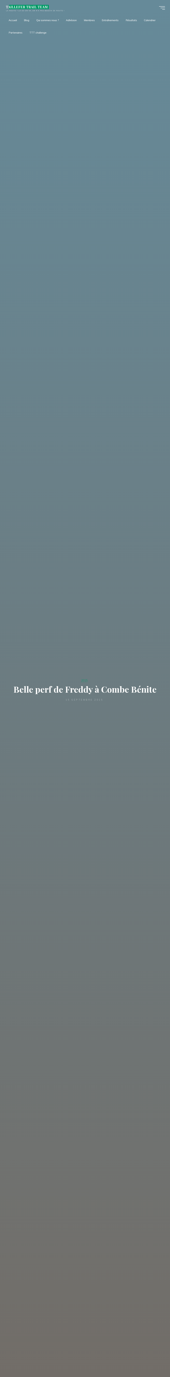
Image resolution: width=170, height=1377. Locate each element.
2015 (84, 680)
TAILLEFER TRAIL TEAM (27, 7)
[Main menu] (162, 8)
